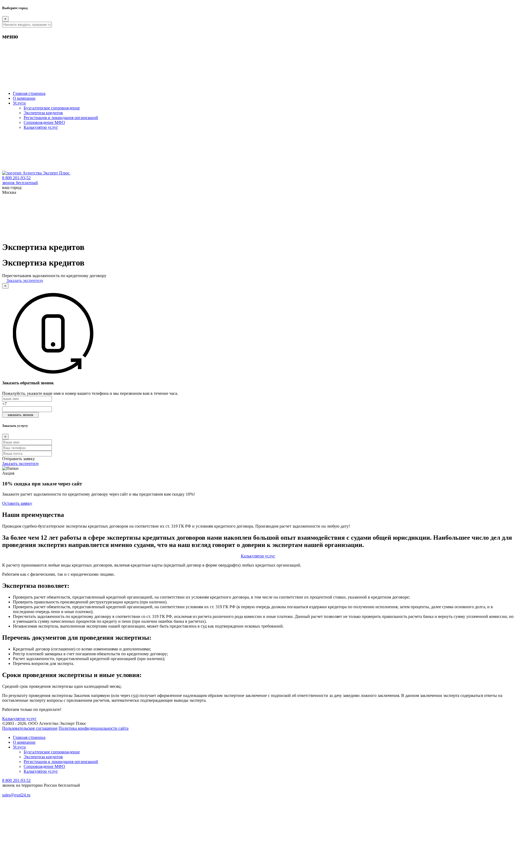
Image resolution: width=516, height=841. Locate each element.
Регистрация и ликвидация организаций (61, 117)
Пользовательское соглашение (30, 728)
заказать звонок (20, 415)
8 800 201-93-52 (16, 780)
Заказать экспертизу (24, 280)
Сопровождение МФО (44, 122)
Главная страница (29, 93)
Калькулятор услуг (41, 127)
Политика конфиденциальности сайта (93, 728)
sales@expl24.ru (16, 795)
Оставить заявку (17, 503)
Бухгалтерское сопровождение (52, 108)
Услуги (19, 103)
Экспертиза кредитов (43, 112)
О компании (24, 98)
